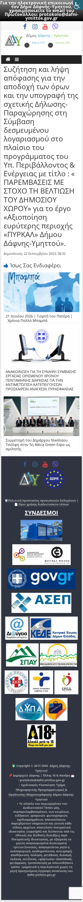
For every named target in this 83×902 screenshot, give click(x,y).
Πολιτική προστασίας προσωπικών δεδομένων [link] (42, 500)
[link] (78, 5)
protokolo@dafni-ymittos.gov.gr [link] (51, 16)
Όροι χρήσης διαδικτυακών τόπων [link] (43, 504)
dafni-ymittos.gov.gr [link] (41, 875)
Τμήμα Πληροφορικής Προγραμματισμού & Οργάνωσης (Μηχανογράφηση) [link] (37, 789)
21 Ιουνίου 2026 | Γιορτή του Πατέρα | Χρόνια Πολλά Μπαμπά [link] (39, 318)
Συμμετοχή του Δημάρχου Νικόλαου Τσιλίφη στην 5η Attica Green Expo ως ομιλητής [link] (38, 444)
